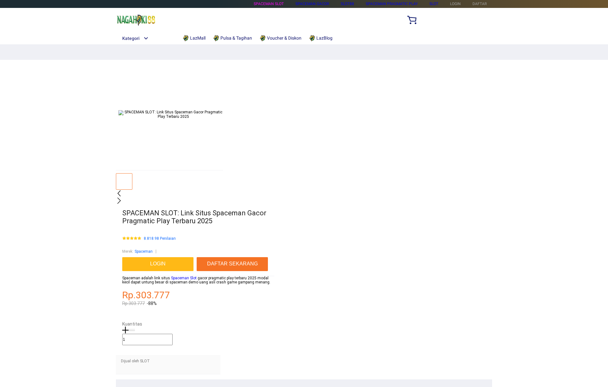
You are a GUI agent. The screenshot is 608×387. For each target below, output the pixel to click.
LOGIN (455, 4)
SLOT (433, 4)
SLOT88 (347, 4)
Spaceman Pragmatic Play (392, 4)
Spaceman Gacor (312, 4)
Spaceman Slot (269, 4)
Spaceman (144, 251)
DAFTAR (479, 4)
